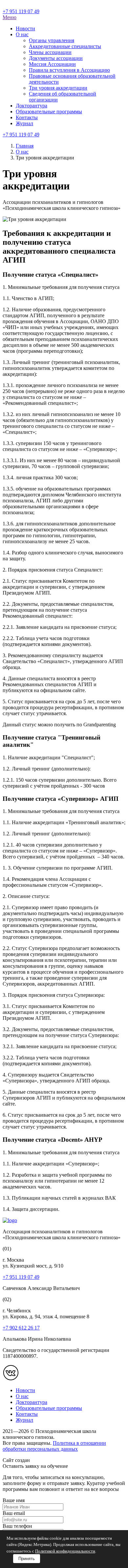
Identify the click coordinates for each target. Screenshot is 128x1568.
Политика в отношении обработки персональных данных (54, 1446)
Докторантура (31, 105)
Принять (26, 1558)
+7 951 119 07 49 (21, 11)
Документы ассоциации (56, 58)
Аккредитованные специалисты (65, 46)
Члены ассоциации (50, 52)
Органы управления (51, 40)
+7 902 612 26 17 (21, 1327)
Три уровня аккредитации (58, 88)
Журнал (24, 123)
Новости (25, 28)
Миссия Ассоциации (52, 64)
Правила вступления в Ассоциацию (69, 70)
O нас (22, 34)
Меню (9, 17)
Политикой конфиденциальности (65, 1551)
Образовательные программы (49, 111)
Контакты (27, 117)
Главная (24, 146)
